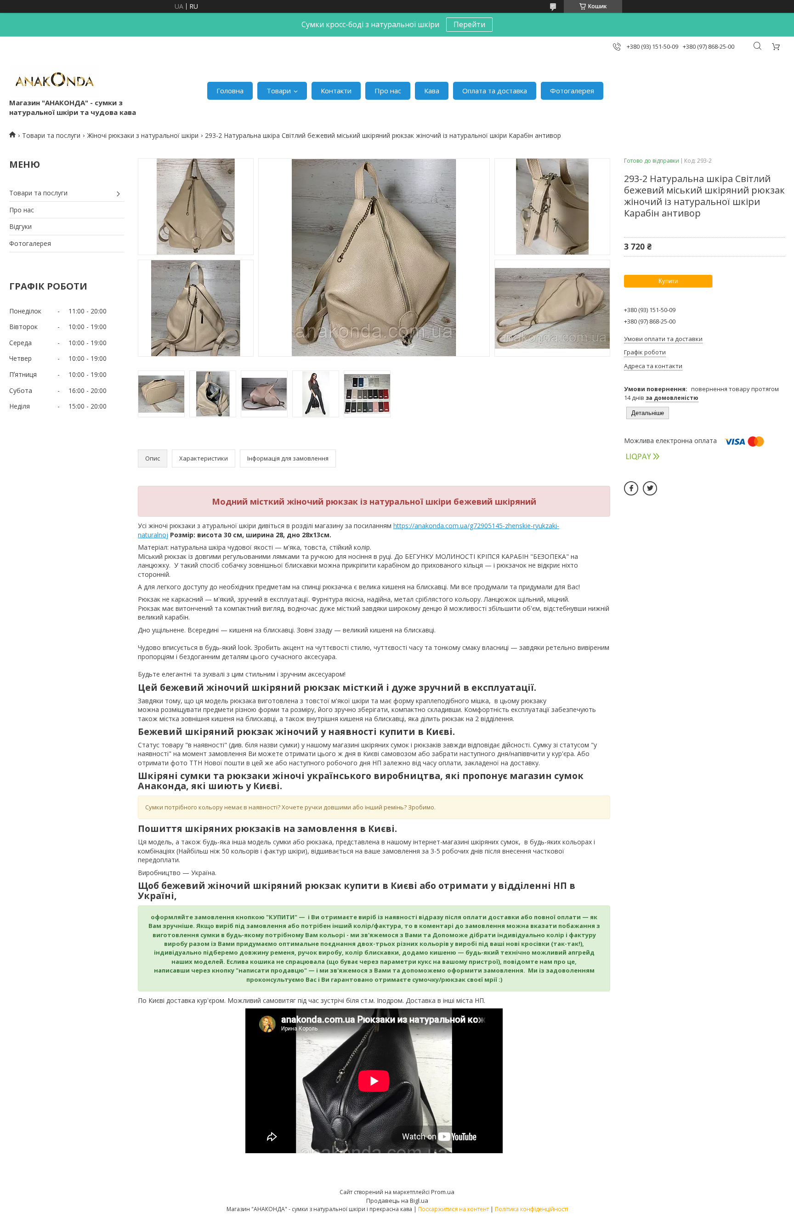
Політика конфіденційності (531, 1209)
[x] (650, 488)
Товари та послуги (51, 135)
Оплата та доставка (494, 90)
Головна (230, 90)
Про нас (387, 90)
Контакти (336, 90)
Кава (431, 90)
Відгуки (20, 226)
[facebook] (631, 488)
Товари (279, 90)
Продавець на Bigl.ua (397, 1200)
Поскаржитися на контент (453, 1209)
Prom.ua (442, 1192)
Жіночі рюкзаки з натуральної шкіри (142, 135)
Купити (668, 281)
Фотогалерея (572, 90)
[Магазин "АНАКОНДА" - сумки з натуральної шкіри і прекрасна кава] (54, 81)
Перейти (469, 24)
